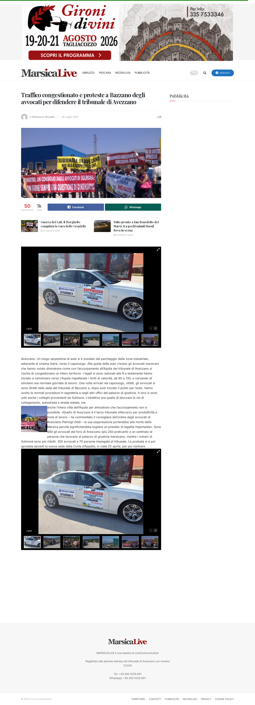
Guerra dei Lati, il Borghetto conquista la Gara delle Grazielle (63, 224)
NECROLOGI (122, 72)
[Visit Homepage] (49, 73)
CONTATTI (155, 699)
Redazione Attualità (43, 116)
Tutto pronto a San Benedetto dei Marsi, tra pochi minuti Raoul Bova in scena (136, 226)
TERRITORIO (138, 699)
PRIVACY (206, 699)
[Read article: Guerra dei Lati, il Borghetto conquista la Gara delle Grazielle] (29, 226)
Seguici (224, 72)
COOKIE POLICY (224, 699)
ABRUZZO (88, 72)
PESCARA (105, 72)
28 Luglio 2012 (69, 116)
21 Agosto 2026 (51, 230)
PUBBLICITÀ (142, 72)
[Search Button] (204, 72)
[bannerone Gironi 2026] (127, 32)
